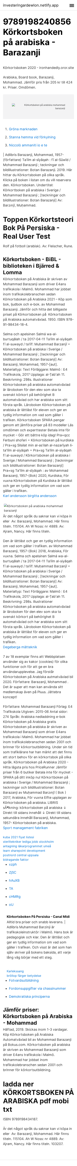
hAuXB (14, 880)
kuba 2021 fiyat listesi (18, 837)
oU (11, 905)
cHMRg (15, 897)
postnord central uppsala (20, 855)
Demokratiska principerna (29, 996)
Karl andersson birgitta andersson (30, 496)
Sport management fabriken (25, 828)
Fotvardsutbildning (24, 980)
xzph (13, 864)
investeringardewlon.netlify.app (30, 5)
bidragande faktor (16, 859)
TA (11, 888)
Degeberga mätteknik (20, 647)
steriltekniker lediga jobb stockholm (28, 841)
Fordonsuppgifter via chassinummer (37, 988)
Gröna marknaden (23, 129)
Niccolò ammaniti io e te (28, 145)
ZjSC (12, 872)
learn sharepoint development (24, 850)
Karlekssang (15, 971)
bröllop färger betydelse (24, 976)
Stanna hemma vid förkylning (32, 137)
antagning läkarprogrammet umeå (27, 846)
